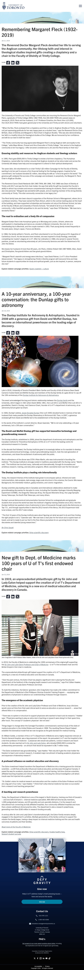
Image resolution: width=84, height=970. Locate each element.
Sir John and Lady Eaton (36, 743)
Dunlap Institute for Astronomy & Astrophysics (41, 395)
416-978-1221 (43, 915)
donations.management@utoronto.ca (43, 923)
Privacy (47, 966)
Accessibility (38, 966)
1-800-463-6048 (43, 919)
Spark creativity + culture (39, 269)
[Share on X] (17, 62)
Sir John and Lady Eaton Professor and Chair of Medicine (26, 664)
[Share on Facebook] (8, 62)
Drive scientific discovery (39, 533)
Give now (42, 902)
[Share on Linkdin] (13, 62)
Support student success (11, 834)
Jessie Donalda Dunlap (30, 413)
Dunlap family (62, 400)
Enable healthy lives (57, 832)
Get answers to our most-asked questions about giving (38, 943)
